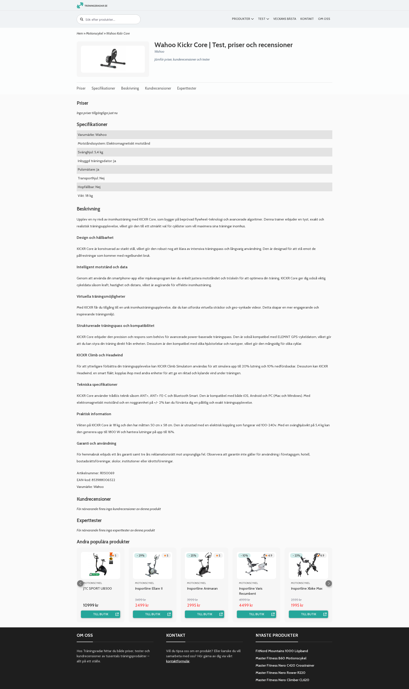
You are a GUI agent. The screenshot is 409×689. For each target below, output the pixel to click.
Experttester (186, 88)
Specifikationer (103, 88)
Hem (80, 33)
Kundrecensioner (158, 88)
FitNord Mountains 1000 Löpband (282, 651)
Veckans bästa (284, 19)
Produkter (241, 19)
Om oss (324, 19)
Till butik (100, 614)
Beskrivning (130, 88)
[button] (328, 583)
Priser (81, 88)
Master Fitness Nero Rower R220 (280, 673)
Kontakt (307, 19)
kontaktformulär (178, 661)
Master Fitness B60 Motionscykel (281, 658)
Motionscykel (94, 33)
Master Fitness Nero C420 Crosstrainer (285, 665)
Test (261, 19)
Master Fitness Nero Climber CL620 (282, 680)
